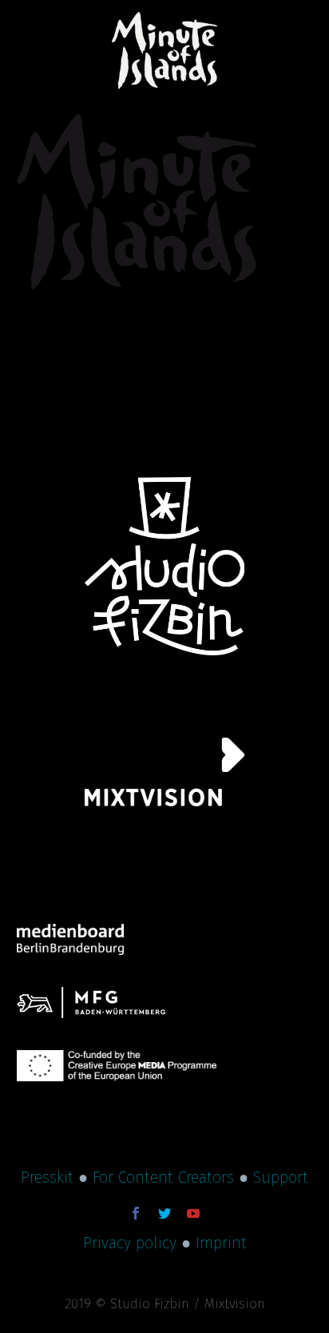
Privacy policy (129, 1242)
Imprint (221, 1242)
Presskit (47, 1177)
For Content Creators (163, 1177)
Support (280, 1177)
